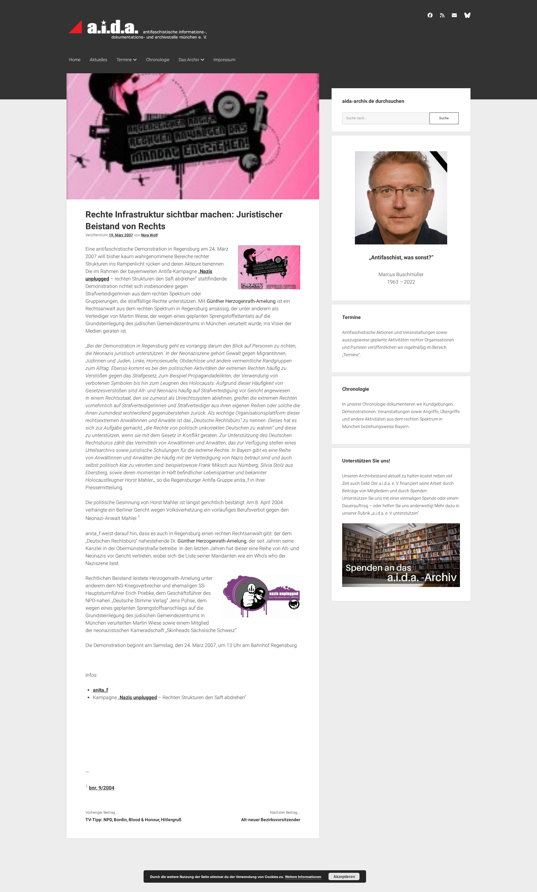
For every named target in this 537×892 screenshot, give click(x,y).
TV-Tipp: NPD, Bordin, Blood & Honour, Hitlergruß (133, 819)
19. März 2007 (121, 235)
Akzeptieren (344, 876)
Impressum (224, 59)
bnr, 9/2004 (101, 788)
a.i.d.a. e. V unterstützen (395, 513)
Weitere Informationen (303, 876)
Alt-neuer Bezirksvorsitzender (270, 819)
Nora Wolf (149, 235)
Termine (124, 59)
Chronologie (157, 59)
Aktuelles (98, 59)
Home (74, 59)
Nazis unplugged (138, 697)
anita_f (100, 690)
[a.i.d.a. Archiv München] (138, 40)
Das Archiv (189, 59)
